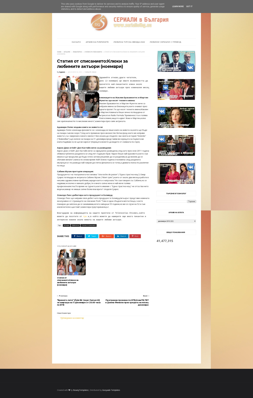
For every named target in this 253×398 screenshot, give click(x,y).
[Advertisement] (103, 341)
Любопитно (77, 52)
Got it (189, 6)
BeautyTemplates (80, 390)
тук (85, 216)
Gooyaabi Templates (111, 390)
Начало (76, 42)
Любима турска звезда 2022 (129, 42)
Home (59, 52)
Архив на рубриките (97, 42)
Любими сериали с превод (165, 42)
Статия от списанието (93, 52)
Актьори (67, 52)
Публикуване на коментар (72, 318)
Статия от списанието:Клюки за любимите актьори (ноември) (67, 281)
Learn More (178, 6)
